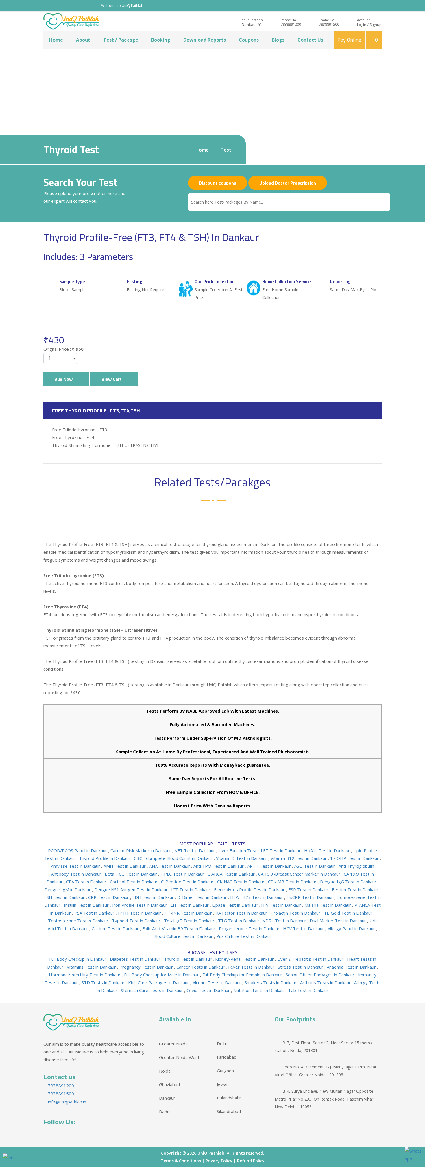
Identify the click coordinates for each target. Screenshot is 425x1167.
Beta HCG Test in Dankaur (131, 874)
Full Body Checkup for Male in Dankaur (162, 975)
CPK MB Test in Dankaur (293, 881)
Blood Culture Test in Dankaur (184, 936)
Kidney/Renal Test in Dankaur (245, 959)
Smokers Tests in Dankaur (271, 982)
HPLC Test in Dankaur (182, 874)
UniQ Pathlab (210, 1153)
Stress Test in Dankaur (301, 967)
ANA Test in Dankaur (170, 866)
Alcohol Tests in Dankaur (217, 982)
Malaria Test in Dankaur (328, 905)
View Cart (112, 379)
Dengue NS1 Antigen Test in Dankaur (131, 889)
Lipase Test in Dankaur (235, 905)
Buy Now (64, 379)
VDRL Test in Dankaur (285, 920)
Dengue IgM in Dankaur (68, 889)
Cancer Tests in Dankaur (201, 967)
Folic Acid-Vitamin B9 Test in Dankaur (179, 928)
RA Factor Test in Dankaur (241, 913)
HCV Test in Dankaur (304, 928)
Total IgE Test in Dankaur (190, 920)
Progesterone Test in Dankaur (250, 928)
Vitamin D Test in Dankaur (242, 858)
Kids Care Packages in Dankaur (159, 982)
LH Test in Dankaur (190, 905)
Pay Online (349, 40)
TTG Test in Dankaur (239, 920)
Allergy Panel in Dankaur (352, 928)
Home (56, 40)
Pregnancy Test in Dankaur (146, 967)
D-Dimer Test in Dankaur (202, 897)
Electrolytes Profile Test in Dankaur (250, 889)
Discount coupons (217, 182)
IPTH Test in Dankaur (140, 913)
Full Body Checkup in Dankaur (78, 959)
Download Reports (204, 40)
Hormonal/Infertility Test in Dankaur (85, 975)
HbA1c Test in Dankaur (327, 850)
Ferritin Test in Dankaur (356, 889)
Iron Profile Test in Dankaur (140, 905)
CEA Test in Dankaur (87, 881)
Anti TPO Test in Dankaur (219, 866)
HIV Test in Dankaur (281, 905)
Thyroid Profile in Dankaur (105, 858)
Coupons (249, 40)
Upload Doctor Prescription (287, 182)
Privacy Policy (219, 1161)
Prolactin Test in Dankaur (296, 913)
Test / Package (120, 40)
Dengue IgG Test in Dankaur (349, 881)
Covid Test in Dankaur (208, 990)
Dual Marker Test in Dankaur (338, 920)
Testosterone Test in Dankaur (79, 920)
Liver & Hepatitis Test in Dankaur (311, 959)
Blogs (278, 40)
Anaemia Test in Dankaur (352, 967)
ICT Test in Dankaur (191, 889)
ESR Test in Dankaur (309, 889)
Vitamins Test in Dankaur (92, 967)
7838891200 (291, 24)
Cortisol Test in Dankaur (134, 881)
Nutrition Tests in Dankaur (260, 990)
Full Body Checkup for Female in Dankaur (242, 975)
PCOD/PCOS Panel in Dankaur (78, 850)
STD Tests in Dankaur (104, 982)
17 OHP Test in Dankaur (355, 858)
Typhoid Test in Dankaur (137, 920)
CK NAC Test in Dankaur (241, 881)
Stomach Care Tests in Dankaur (152, 990)
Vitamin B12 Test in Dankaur (299, 858)
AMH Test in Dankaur (125, 866)
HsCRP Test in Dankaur (310, 897)
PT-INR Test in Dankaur (189, 913)
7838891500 (329, 24)
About (83, 40)
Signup (375, 24)
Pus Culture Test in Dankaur (243, 936)
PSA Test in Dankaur (95, 913)
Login (361, 24)
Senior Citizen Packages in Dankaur (321, 975)
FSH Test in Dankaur (65, 897)
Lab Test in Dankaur (308, 990)
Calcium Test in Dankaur (116, 928)
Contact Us (310, 40)
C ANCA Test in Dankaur (232, 874)
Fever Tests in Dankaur (252, 967)
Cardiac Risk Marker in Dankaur (141, 850)
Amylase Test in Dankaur (76, 866)
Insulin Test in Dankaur (87, 905)
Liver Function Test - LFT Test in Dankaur (260, 850)
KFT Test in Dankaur (195, 850)
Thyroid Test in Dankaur (188, 959)
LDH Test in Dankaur (153, 897)
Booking (160, 40)
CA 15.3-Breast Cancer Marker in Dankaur (299, 874)
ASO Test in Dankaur (315, 866)
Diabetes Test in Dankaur (136, 959)
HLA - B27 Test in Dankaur (257, 897)
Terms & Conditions (181, 1161)
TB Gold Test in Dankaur (349, 913)
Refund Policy (251, 1161)
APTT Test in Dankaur (269, 866)
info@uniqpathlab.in (66, 1102)
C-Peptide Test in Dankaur (188, 881)
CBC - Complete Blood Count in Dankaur (174, 858)
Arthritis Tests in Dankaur (326, 982)
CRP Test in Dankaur (109, 897)
